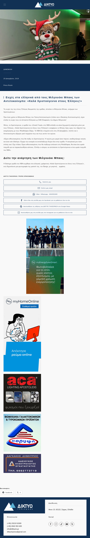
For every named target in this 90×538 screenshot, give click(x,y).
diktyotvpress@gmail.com (16, 532)
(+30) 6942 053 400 (14, 526)
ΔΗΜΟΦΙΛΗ (8, 69)
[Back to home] (45, 4)
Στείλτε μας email (46, 188)
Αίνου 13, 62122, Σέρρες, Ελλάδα (61, 509)
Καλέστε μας (47, 182)
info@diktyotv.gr (13, 529)
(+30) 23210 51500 (14, 523)
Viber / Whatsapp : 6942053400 (46, 194)
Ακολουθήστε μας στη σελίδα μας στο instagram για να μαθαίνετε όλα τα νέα (46, 212)
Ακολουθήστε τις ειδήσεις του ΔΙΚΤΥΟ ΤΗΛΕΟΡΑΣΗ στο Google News (46, 206)
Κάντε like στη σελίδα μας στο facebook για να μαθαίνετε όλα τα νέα (47, 200)
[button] (5, 4)
